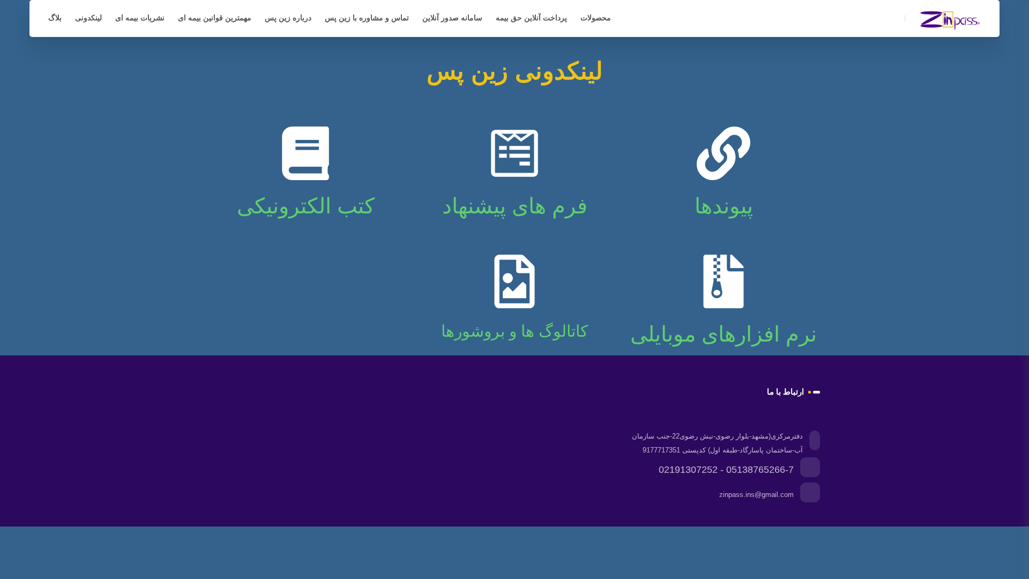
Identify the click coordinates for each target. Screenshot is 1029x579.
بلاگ (55, 17)
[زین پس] (951, 19)
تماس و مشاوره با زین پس (367, 17)
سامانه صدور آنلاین (452, 17)
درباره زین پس (288, 17)
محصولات (595, 17)
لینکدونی (88, 17)
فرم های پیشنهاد (514, 206)
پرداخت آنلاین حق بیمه (531, 17)
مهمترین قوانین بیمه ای (214, 17)
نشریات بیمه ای (140, 17)
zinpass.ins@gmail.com (756, 495)
